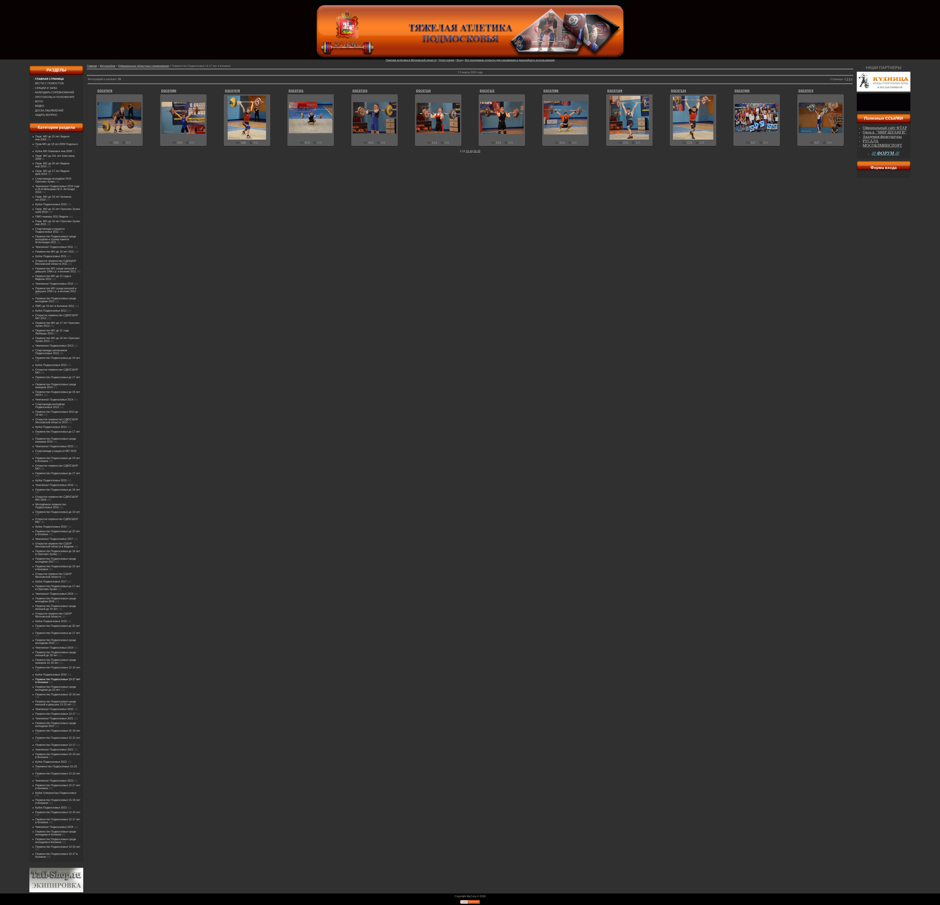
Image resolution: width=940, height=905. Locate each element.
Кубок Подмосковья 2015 (51, 480)
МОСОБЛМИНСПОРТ (882, 145)
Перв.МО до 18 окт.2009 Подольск (56, 144)
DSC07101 (296, 91)
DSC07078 (232, 91)
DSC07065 (742, 91)
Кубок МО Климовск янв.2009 (53, 151)
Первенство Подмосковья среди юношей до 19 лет (55, 607)
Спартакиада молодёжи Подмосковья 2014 (50, 406)
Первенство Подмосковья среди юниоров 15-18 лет (55, 661)
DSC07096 (550, 91)
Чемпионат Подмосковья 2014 (54, 399)
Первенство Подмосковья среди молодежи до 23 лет (55, 688)
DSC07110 (423, 91)
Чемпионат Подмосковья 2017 (54, 538)
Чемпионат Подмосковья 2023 (54, 780)
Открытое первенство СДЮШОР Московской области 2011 (55, 262)
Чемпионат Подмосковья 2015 (54, 446)
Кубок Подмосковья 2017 (51, 581)
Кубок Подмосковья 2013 (51, 364)
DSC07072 (806, 91)
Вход (460, 60)
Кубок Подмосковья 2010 (51, 204)
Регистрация (446, 60)
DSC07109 (614, 91)
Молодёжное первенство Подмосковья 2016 (50, 506)
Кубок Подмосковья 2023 (51, 807)
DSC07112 (487, 91)
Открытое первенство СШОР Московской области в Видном (54, 545)
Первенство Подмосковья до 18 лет (57, 489)
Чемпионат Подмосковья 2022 (54, 749)
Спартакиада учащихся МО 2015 (55, 450)
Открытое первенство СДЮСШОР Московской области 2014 (56, 421)
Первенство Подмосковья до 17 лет (57, 377)
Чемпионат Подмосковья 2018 (54, 593)
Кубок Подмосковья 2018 (51, 621)
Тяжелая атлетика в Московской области (411, 60)
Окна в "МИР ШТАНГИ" (884, 132)
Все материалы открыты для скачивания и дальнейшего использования (510, 60)
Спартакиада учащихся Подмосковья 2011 (50, 230)
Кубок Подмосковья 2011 (50, 256)
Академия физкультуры (882, 136)
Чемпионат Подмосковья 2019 (54, 647)
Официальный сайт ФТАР (885, 128)
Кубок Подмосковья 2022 (51, 761)
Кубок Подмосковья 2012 (51, 310)
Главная (92, 65)
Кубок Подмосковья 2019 (51, 674)
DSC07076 (104, 91)
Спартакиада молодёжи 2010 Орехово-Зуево (53, 180)
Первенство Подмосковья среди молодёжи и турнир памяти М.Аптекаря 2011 (55, 239)
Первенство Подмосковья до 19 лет (57, 357)
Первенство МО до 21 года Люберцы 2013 (52, 332)
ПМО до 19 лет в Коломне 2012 (54, 305)
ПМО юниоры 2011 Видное (51, 216)
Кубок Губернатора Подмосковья (55, 792)
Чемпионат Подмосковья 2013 (54, 345)
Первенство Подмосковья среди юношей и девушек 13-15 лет (55, 703)
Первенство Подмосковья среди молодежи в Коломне (55, 833)
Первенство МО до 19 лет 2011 (54, 251)
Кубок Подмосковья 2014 (51, 426)
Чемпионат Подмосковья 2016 (54, 484)
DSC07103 (359, 91)
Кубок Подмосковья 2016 (51, 526)
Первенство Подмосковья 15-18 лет (57, 694)
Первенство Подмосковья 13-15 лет (57, 667)
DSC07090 (168, 91)
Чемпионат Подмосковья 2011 (54, 246)
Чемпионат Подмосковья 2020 (54, 709)
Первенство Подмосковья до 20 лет (57, 625)
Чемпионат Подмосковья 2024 (54, 826)
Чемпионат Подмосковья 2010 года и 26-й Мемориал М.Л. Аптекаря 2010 (57, 189)
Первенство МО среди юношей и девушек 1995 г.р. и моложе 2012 (55, 290)
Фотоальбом (107, 65)
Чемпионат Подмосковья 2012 (54, 283)
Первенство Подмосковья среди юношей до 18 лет (55, 654)
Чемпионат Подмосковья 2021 (54, 718)
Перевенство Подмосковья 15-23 (56, 766)
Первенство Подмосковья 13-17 (55, 713)
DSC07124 (678, 91)
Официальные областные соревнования (143, 65)
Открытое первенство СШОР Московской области (53, 575)
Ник (121, 121)
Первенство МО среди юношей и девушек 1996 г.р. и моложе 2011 (55, 270)
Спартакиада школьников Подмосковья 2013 (51, 352)
